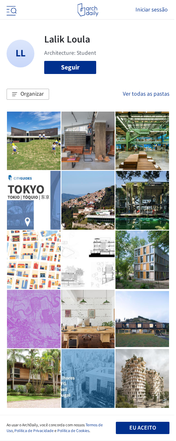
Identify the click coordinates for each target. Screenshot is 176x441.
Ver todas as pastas (146, 94)
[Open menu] (10, 10)
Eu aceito (142, 428)
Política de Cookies (73, 431)
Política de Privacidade (34, 431)
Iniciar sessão (151, 10)
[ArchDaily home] (87, 9)
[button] (28, 94)
